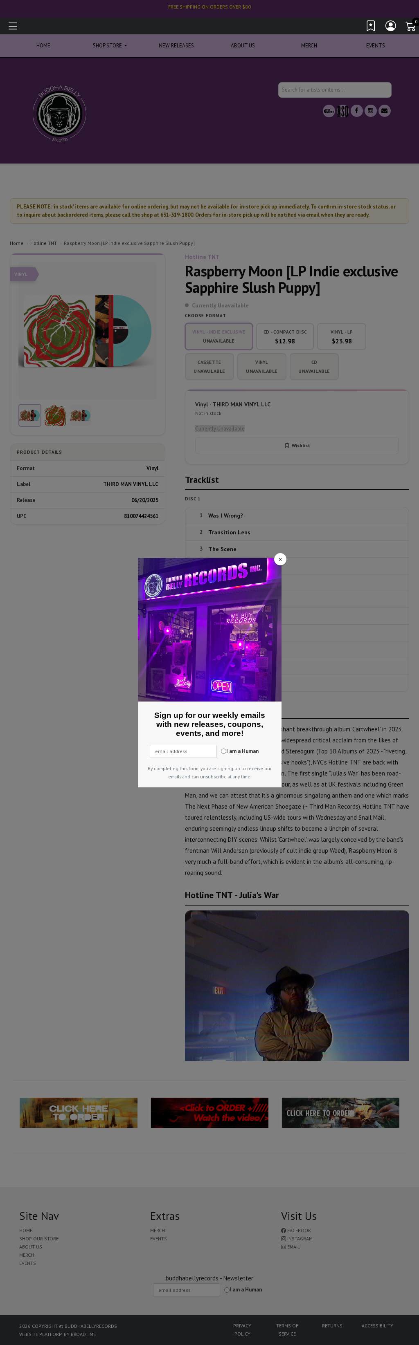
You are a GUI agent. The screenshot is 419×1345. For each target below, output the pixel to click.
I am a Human (242, 751)
